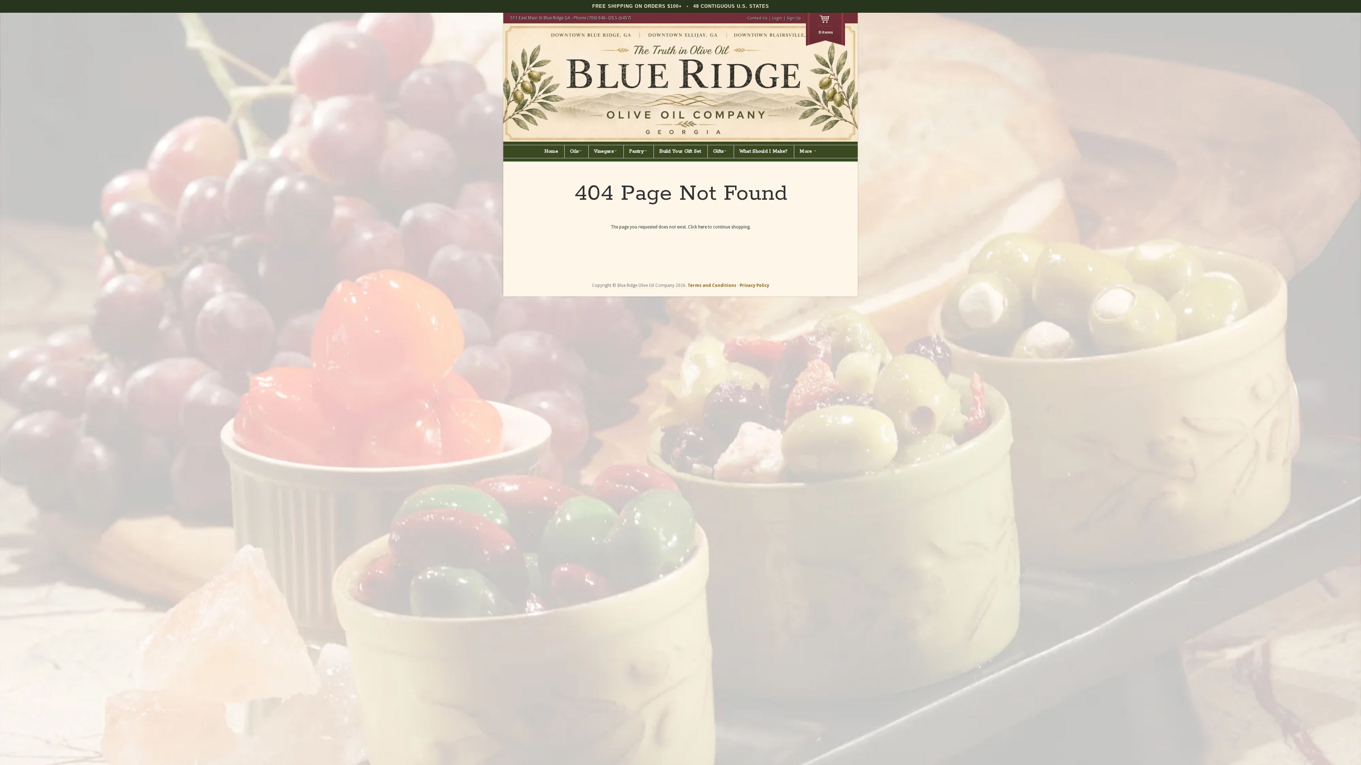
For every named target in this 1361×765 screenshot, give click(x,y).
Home (551, 151)
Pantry (636, 151)
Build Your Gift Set (680, 151)
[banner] (680, 83)
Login (777, 18)
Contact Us (757, 18)
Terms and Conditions (712, 285)
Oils (574, 151)
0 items (825, 32)
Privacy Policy (754, 285)
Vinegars (604, 151)
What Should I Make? (763, 151)
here (702, 227)
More (806, 151)
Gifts (718, 151)
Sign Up (794, 18)
